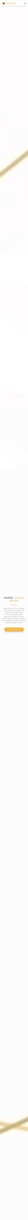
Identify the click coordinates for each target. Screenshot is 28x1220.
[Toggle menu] (25, 3)
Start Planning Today (13, 629)
